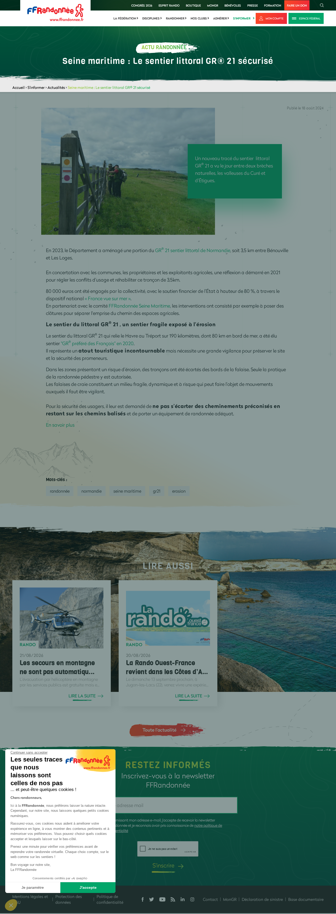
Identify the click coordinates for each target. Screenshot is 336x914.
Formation (272, 5)
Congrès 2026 (141, 5)
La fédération (124, 18)
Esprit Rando (169, 5)
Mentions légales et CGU (30, 899)
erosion (179, 491)
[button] (11, 905)
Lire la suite (82, 696)
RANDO (28, 644)
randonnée (60, 491)
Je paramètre (33, 887)
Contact (210, 899)
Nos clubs (199, 18)
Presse (252, 5)
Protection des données (68, 899)
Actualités (56, 87)
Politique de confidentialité (110, 899)
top (293, 878)
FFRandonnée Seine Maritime (139, 306)
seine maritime (127, 491)
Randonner (175, 18)
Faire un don (297, 5)
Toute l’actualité (159, 730)
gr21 (156, 491)
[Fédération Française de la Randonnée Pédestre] (55, 11)
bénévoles (232, 5)
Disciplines (151, 18)
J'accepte (88, 887)
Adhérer (220, 18)
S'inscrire (163, 865)
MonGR (212, 5)
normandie (91, 491)
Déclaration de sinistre (262, 899)
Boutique (193, 5)
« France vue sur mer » (107, 298)
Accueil (18, 87)
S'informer (241, 18)
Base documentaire (306, 899)
